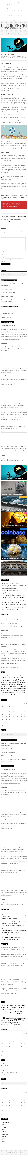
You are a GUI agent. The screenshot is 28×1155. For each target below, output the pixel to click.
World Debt (10, 58)
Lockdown (19, 686)
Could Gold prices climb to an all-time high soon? (13, 595)
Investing (4, 1133)
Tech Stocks (5, 695)
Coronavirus (16, 57)
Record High (23, 688)
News (3, 1140)
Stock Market (15, 692)
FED (19, 682)
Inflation (19, 684)
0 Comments (20, 58)
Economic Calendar (23, 497)
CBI (12, 57)
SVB (24, 692)
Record (18, 688)
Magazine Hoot (12, 1152)
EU (16, 682)
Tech (2, 695)
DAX (10, 680)
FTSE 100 (7, 684)
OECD (25, 57)
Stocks (21, 693)
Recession (14, 688)
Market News (24, 481)
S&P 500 (17, 690)
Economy (25, 560)
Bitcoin (9, 676)
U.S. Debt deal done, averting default (13, 478)
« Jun (14, 20)
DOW (17, 680)
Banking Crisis (4, 676)
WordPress (21, 1152)
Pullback (10, 688)
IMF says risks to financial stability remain (12, 494)
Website (2, 257)
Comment (3, 236)
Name (2, 251)
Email (2, 254)
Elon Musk (13, 682)
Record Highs (5, 690)
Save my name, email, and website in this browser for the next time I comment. (13, 260)
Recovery (11, 690)
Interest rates (6, 686)
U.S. (10, 694)
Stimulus (9, 692)
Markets (23, 686)
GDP (12, 684)
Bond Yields (17, 676)
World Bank (4, 58)
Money (22, 56)
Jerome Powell (13, 686)
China (6, 678)
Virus (16, 695)
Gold (26, 513)
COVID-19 (20, 678)
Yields (19, 694)
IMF (22, 57)
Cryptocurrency (24, 529)
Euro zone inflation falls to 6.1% (9, 588)
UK (1, 58)
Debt (19, 56)
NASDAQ (4, 688)
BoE (10, 57)
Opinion (2, 57)
